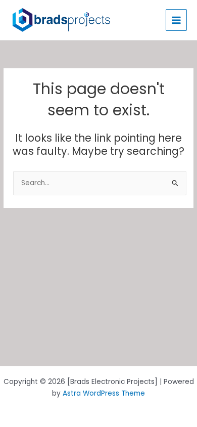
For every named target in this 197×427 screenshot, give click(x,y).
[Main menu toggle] (176, 20)
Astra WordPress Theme (104, 393)
